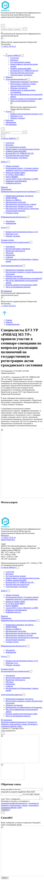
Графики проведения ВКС (20, 68)
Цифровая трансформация (16, 181)
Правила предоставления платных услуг (26, 114)
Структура (14, 58)
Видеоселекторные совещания (18, 249)
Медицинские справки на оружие (19, 206)
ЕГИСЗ (4, 162)
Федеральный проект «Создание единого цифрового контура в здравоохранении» (22, 169)
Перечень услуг (16, 116)
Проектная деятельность (15, 251)
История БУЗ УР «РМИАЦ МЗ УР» (20, 153)
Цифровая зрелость (13, 183)
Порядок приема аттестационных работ (26, 99)
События (9, 257)
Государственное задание (20, 62)
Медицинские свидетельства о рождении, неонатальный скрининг (22, 210)
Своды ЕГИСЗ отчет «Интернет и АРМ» (22, 179)
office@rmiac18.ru (8, 540)
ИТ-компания (11, 124)
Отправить (5, 810)
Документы (10, 221)
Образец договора (17, 118)
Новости (9, 77)
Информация (11, 223)
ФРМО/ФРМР (11, 198)
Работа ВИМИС (12, 177)
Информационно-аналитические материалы (18, 191)
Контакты (14, 60)
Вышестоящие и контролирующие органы (23, 149)
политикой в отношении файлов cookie (20, 806)
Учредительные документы (21, 75)
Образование (11, 122)
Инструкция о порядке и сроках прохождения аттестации (23, 85)
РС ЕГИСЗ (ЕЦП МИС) (15, 175)
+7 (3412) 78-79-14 (8, 46)
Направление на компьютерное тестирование (24, 278)
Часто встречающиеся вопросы (22, 101)
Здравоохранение (13, 324)
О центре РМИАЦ (13, 55)
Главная (9, 320)
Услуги (8, 111)
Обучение (9, 253)
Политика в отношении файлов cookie (19, 725)
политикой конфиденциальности (14, 803)
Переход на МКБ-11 (13, 200)
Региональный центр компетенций (15, 242)
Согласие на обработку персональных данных (19, 723)
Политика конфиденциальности (14, 722)
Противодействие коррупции (22, 73)
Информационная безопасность (13, 217)
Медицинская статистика (16, 202)
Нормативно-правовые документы (24, 82)
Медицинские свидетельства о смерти (21, 204)
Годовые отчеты (12, 213)
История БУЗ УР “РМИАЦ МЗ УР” (24, 71)
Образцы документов (18, 88)
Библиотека (10, 255)
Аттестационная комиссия (16, 79)
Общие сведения (12, 166)
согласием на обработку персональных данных (20, 804)
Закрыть (5, 878)
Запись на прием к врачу (15, 172)
